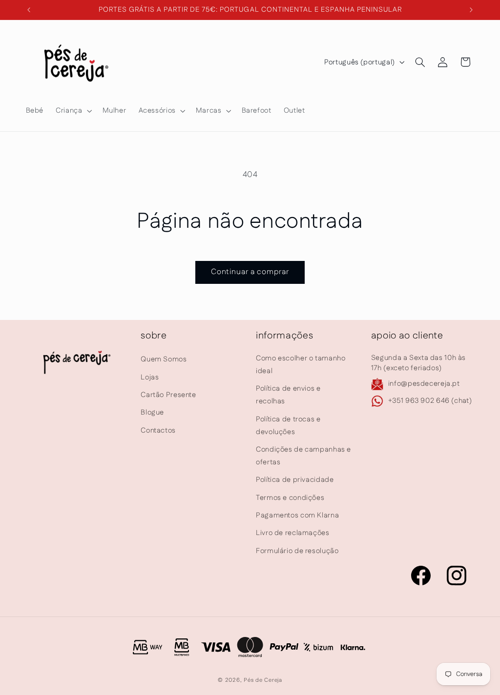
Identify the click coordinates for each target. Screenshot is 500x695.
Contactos (158, 430)
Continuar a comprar (250, 272)
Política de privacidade (295, 480)
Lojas (150, 377)
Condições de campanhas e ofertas (303, 455)
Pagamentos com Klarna (297, 515)
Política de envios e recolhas (288, 394)
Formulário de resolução (297, 551)
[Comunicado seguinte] (471, 10)
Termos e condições (290, 498)
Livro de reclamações (293, 533)
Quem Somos (164, 359)
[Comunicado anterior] (29, 10)
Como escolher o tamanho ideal (301, 364)
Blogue (152, 412)
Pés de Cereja (263, 680)
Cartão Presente (168, 395)
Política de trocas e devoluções (288, 425)
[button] (73, 110)
